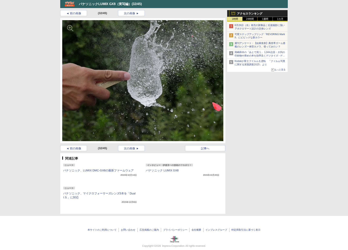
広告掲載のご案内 (149, 229)
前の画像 (75, 13)
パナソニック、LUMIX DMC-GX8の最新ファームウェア (98, 170)
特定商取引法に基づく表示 (245, 229)
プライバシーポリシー (175, 229)
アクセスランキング (249, 13)
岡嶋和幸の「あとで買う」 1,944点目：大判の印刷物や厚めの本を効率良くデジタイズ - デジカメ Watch (260, 55)
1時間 (235, 19)
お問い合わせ (128, 229)
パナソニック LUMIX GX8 (162, 170)
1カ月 (280, 19)
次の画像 (129, 13)
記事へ (205, 148)
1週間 (265, 19)
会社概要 (196, 229)
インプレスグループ (216, 229)
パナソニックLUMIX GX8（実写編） (105, 4)
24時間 (250, 19)
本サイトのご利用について (102, 229)
